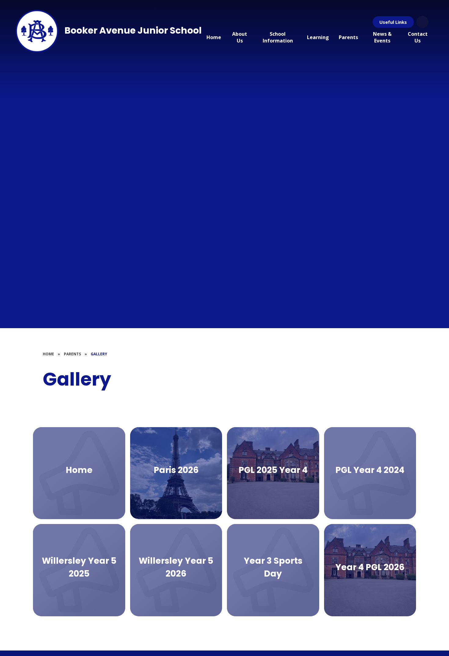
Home (48, 354)
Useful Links (393, 22)
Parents (72, 354)
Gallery (99, 354)
